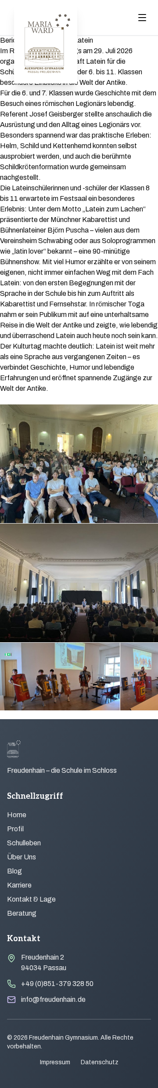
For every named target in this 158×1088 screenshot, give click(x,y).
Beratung (21, 913)
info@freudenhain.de (53, 999)
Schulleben (24, 843)
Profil (15, 829)
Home (16, 815)
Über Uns (21, 857)
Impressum (55, 1062)
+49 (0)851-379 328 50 (57, 983)
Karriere (19, 885)
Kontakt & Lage (31, 899)
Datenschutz (99, 1062)
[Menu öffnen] (142, 17)
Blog (14, 871)
